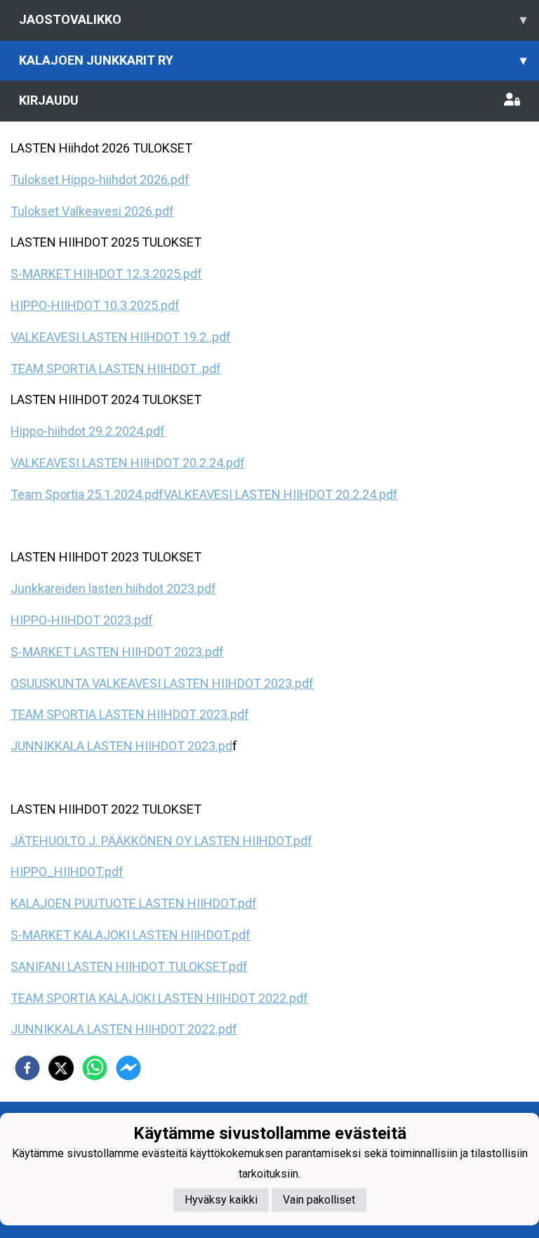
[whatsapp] (94, 1068)
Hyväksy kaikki (221, 1199)
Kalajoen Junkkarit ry (272, 60)
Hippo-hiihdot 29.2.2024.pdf (88, 431)
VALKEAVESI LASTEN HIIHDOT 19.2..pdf (121, 337)
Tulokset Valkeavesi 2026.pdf (92, 211)
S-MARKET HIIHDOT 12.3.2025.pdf (106, 273)
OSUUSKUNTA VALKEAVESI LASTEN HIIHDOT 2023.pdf (162, 683)
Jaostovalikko (272, 19)
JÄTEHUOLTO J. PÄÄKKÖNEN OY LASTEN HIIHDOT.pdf (161, 840)
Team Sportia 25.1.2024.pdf (87, 494)
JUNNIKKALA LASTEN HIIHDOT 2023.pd (121, 745)
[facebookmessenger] (128, 1068)
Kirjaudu (49, 100)
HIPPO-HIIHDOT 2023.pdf (82, 620)
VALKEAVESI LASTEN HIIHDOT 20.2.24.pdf (128, 462)
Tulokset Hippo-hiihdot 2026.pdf (100, 179)
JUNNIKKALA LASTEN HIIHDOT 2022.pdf (124, 1029)
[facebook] (27, 1068)
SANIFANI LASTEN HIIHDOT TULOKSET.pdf (129, 966)
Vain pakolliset (319, 1199)
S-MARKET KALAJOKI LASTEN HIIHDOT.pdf (131, 934)
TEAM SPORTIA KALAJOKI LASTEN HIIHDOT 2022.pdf (159, 998)
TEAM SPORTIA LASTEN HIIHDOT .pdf (116, 368)
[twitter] (61, 1068)
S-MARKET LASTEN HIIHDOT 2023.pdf (117, 651)
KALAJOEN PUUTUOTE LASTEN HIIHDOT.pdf (134, 903)
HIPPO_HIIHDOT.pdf (67, 871)
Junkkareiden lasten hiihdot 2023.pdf (113, 588)
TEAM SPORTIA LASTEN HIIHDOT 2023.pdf (130, 714)
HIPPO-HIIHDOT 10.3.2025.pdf (95, 305)
